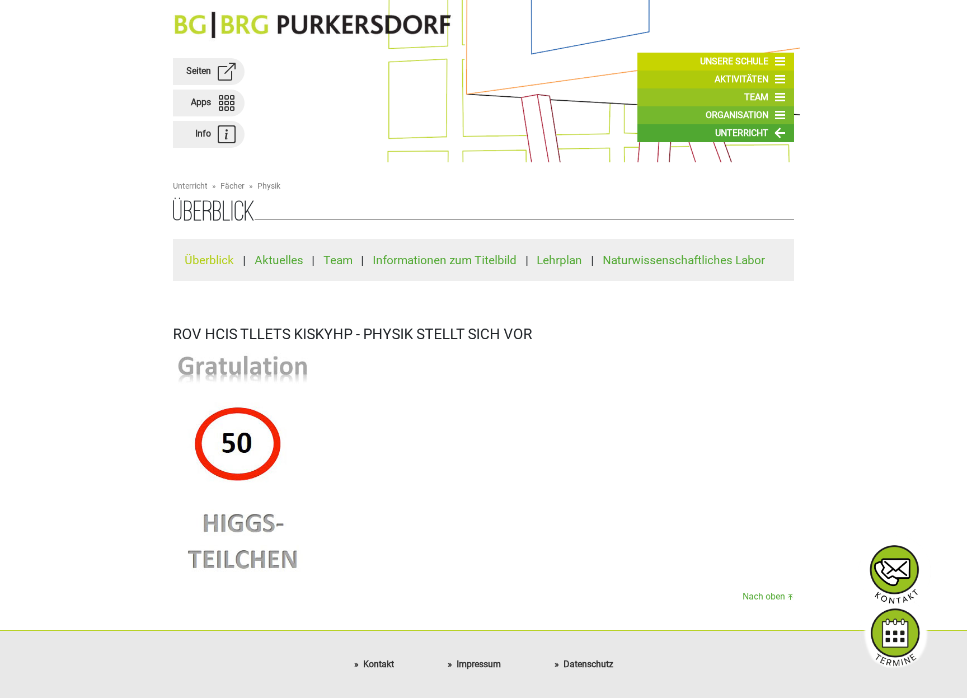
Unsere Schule (734, 61)
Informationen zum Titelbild (446, 260)
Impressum (479, 664)
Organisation (737, 115)
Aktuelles (280, 260)
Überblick (211, 260)
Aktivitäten (741, 79)
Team (756, 97)
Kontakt (378, 664)
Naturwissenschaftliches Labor (684, 260)
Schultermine (894, 632)
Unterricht (741, 133)
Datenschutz (588, 664)
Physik (268, 186)
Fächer (232, 186)
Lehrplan (561, 260)
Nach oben (764, 596)
